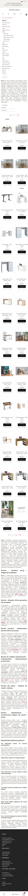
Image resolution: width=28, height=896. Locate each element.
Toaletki (3, 52)
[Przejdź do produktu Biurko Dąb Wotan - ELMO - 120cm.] (22, 336)
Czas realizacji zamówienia (7, 875)
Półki (3, 48)
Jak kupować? (5, 866)
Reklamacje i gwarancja (7, 838)
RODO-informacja (6, 864)
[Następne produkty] (16, 535)
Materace (4, 70)
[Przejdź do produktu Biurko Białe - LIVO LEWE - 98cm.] (22, 232)
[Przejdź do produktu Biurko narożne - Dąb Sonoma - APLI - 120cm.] (7, 474)
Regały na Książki (5, 30)
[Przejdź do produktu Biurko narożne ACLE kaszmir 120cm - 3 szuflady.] (7, 129)
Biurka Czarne (6, 41)
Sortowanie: (3, 107)
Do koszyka (7, 148)
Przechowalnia (5, 855)
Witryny (3, 28)
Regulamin (4, 844)
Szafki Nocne (5, 50)
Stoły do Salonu (5, 61)
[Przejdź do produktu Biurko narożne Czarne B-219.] (7, 198)
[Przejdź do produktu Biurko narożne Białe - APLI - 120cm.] (22, 474)
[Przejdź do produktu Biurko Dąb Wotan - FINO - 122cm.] (7, 371)
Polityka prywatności (6, 861)
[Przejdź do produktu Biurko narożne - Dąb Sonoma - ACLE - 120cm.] (22, 163)
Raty (3, 845)
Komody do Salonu (6, 26)
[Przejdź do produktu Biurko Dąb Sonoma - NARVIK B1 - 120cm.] (7, 336)
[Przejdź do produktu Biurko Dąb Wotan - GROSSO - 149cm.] (22, 371)
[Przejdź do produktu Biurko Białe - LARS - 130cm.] (7, 232)
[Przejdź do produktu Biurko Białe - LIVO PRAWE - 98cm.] (7, 267)
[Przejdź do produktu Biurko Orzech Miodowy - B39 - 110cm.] (7, 509)
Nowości (4, 72)
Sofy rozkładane (5, 55)
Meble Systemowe (6, 22)
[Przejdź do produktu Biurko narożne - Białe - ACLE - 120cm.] (22, 129)
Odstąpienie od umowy (7, 841)
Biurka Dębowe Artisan (8, 35)
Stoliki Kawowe (5, 46)
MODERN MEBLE (14, 10)
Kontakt (3, 885)
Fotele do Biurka (5, 64)
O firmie (3, 882)
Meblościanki (5, 44)
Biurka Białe (6, 33)
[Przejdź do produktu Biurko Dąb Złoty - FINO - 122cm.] (22, 405)
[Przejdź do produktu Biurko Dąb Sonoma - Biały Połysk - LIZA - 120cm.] (7, 302)
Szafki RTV (4, 24)
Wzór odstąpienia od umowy (8, 839)
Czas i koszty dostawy (6, 874)
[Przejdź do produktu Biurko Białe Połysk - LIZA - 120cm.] (22, 267)
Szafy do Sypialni (5, 53)
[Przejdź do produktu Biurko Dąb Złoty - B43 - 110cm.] (7, 405)
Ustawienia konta (5, 853)
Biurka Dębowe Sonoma (8, 37)
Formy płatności (5, 872)
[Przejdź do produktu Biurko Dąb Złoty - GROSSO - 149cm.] (7, 440)
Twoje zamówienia (6, 852)
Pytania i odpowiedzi (6, 842)
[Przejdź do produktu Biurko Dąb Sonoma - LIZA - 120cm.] (22, 302)
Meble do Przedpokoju (7, 66)
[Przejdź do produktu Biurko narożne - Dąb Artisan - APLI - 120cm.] (22, 440)
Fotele (3, 59)
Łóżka (3, 42)
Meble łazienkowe (6, 68)
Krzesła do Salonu (6, 62)
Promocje (4, 73)
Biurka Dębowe (6, 39)
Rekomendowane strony (7, 863)
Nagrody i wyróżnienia (6, 883)
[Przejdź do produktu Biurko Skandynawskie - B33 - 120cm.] (22, 509)
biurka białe (4, 588)
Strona (11, 115)
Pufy (3, 57)
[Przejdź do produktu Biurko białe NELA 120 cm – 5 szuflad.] (22, 198)
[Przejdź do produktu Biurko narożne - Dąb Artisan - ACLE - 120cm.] (7, 163)
